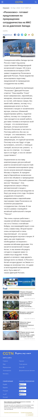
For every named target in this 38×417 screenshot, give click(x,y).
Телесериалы (7, 370)
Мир (4, 364)
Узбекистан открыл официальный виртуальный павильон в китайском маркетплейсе (27, 324)
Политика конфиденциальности (11, 412)
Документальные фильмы (27, 370)
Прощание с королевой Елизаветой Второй (26, 312)
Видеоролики (7, 367)
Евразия (21, 361)
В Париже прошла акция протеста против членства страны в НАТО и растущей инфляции (27, 334)
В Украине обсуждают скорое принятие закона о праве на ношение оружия (27, 294)
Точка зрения (23, 364)
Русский (5, 397)
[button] (4, 298)
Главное (5, 361)
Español (5, 387)
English (5, 384)
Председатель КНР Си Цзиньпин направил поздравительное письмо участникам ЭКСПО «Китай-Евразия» (27, 304)
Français (5, 391)
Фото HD (21, 367)
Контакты (5, 374)
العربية (4, 394)
